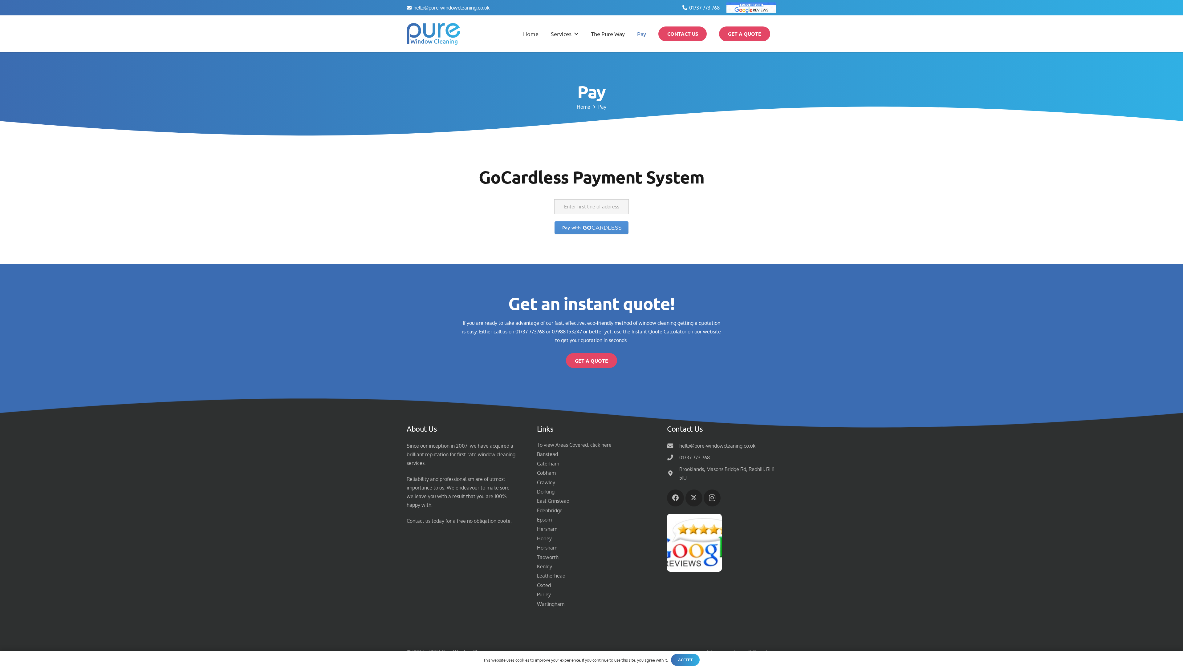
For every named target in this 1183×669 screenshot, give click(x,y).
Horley (544, 538)
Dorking (546, 492)
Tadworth (548, 557)
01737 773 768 (694, 457)
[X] (693, 498)
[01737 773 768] (673, 457)
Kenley (544, 566)
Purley (544, 594)
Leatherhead (551, 576)
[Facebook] (675, 498)
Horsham (547, 548)
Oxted (544, 585)
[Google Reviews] (694, 543)
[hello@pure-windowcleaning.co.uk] (673, 446)
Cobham (546, 473)
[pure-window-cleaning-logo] (433, 34)
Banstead (547, 454)
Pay (602, 107)
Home (583, 107)
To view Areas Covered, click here (574, 445)
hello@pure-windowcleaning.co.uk (717, 446)
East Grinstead (553, 501)
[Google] (751, 7)
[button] (575, 33)
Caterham (548, 464)
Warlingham (550, 604)
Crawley (546, 482)
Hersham (547, 529)
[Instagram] (712, 498)
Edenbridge (550, 510)
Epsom (544, 520)
